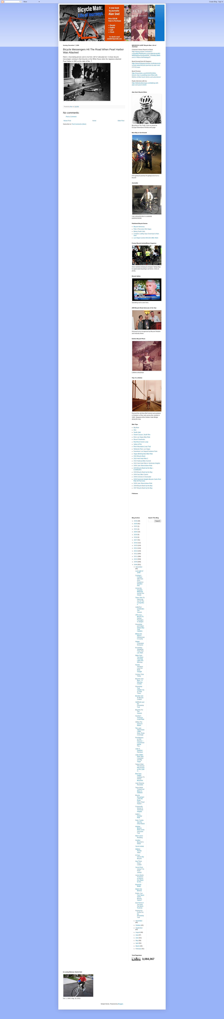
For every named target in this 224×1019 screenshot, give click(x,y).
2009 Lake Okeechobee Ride (143, 465)
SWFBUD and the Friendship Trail (139, 704)
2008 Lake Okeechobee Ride (143, 483)
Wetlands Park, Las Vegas (142, 449)
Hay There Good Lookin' (138, 862)
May (137, 940)
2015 (136, 545)
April (137, 943)
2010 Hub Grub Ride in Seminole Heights (147, 463)
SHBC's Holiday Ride (138, 815)
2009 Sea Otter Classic (141, 474)
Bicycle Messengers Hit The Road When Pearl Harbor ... (140, 799)
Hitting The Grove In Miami (138, 723)
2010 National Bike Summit (142, 461)
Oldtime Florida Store (138, 850)
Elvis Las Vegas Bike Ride (142, 437)
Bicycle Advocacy (139, 226)
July (137, 935)
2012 (136, 553)
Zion (135, 430)
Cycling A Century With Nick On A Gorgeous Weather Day (139, 580)
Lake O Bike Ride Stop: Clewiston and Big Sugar (139, 758)
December (139, 567)
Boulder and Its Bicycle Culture (139, 697)
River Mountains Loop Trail (142, 446)
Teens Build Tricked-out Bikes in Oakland (139, 790)
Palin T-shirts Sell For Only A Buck (140, 821)
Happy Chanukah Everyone (139, 643)
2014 (136, 548)
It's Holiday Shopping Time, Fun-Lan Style (139, 650)
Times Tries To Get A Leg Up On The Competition (140, 601)
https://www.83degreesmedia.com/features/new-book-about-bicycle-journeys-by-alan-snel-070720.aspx (146, 65)
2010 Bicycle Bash (139, 456)
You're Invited (139, 846)
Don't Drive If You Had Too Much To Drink (139, 905)
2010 (136, 559)
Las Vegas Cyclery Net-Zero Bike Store (146, 238)
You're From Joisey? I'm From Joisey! (139, 870)
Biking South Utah (139, 231)
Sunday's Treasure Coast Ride (139, 717)
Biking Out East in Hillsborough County (139, 636)
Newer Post (67, 121)
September (139, 928)
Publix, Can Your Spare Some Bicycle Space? (139, 897)
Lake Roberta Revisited (139, 784)
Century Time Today (139, 675)
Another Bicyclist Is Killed (139, 841)
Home (94, 121)
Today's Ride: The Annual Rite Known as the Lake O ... (139, 767)
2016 (136, 543)
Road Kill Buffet (138, 885)
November (139, 921)
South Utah (137, 432)
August (138, 932)
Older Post (121, 121)
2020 (136, 532)
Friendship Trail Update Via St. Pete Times (139, 690)
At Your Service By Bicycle (139, 856)
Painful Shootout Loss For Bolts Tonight (139, 668)
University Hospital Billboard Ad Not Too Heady (139, 591)
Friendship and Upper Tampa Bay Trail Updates (139, 628)
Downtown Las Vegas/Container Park (145, 451)
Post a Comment (71, 116)
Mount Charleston (139, 439)
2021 (136, 529)
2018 (136, 537)
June (137, 938)
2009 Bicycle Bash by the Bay (143, 472)
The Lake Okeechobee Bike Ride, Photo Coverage (140, 731)
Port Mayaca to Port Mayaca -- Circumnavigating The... (139, 742)
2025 (136, 523)
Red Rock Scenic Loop (141, 442)
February (139, 949)
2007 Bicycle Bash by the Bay (143, 488)
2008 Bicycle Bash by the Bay (143, 486)
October (138, 925)
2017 (136, 540)
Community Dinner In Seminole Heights (139, 809)
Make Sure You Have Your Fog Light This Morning (139, 659)
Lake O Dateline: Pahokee (139, 750)
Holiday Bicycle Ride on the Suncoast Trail (139, 830)
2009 (136, 562)
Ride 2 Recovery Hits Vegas (142, 229)
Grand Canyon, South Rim (142, 434)
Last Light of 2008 (139, 571)
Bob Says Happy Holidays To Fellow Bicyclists (140, 777)
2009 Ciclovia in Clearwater (142, 477)
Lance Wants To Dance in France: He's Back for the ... (139, 878)
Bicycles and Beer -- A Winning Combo (139, 681)
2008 (136, 564)
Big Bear (136, 427)
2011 (136, 556)
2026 (136, 521)
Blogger (120, 1004)
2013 (136, 551)
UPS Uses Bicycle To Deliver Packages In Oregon (139, 618)
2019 (136, 534)
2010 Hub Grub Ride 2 (141, 458)
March (138, 946)
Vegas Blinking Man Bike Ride (143, 454)
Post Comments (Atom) (79, 124)
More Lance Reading (139, 836)
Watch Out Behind (138, 890)
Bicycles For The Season (139, 711)
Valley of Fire (138, 444)
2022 (136, 526)
